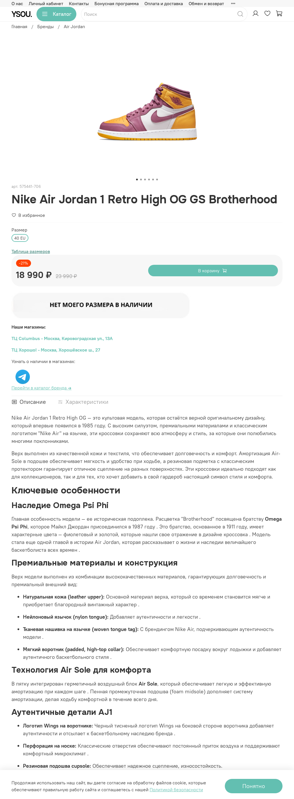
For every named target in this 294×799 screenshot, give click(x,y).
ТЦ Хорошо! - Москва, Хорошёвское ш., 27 (55, 350)
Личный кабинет (46, 3)
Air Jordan (74, 26)
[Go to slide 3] (145, 179)
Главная (19, 26)
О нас (17, 3)
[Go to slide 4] (149, 179)
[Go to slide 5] (153, 179)
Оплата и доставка (163, 3)
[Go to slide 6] (157, 179)
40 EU (20, 238)
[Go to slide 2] (141, 179)
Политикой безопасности (176, 789)
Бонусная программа (116, 3)
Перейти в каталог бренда (41, 388)
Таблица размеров (30, 251)
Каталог (62, 14)
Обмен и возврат (206, 3)
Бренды (45, 26)
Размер (19, 230)
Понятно (253, 786)
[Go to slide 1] (137, 179)
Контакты (79, 3)
